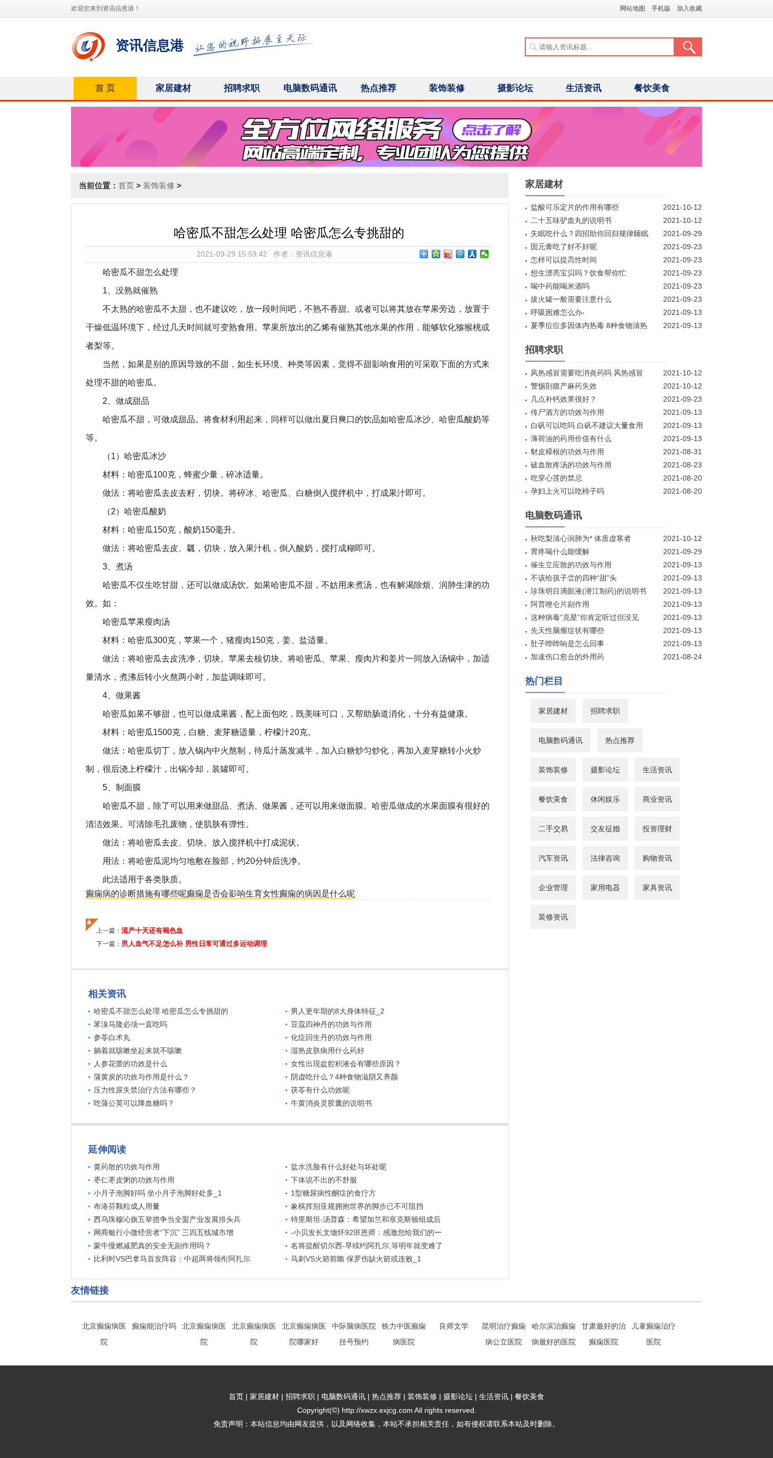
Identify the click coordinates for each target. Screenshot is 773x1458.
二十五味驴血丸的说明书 (571, 220)
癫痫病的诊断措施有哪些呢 (136, 893)
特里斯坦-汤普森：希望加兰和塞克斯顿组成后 (366, 1219)
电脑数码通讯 (310, 88)
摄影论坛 (515, 88)
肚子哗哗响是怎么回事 (567, 643)
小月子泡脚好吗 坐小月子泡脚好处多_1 (158, 1193)
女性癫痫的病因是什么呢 (308, 893)
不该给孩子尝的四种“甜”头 (574, 578)
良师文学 (454, 1326)
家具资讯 (657, 887)
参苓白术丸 (112, 1037)
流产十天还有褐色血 (152, 930)
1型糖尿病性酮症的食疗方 (333, 1193)
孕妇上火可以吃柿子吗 (567, 491)
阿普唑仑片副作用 (560, 604)
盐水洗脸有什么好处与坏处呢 (339, 1167)
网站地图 (632, 8)
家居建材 (173, 88)
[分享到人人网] (472, 254)
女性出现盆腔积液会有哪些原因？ (346, 1063)
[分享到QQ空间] (436, 254)
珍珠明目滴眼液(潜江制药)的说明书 (588, 591)
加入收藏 (689, 8)
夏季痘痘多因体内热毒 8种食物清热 (589, 325)
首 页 (105, 88)
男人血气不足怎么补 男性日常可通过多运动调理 (194, 943)
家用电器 (605, 887)
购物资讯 (657, 858)
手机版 (661, 8)
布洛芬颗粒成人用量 (127, 1206)
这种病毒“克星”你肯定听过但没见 (585, 617)
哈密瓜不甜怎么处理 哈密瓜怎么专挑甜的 (161, 1011)
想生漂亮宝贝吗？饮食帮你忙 (578, 273)
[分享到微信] (484, 254)
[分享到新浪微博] (448, 254)
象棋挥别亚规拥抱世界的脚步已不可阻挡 (357, 1206)
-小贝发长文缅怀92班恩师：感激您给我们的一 (366, 1232)
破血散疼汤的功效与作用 (571, 465)
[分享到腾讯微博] (460, 254)
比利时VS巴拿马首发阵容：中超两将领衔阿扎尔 (172, 1259)
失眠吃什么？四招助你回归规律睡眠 (589, 233)
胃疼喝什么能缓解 (560, 551)
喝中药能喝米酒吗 (560, 286)
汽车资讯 (553, 858)
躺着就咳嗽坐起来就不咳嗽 (138, 1050)
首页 (126, 185)
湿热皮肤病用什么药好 (327, 1050)
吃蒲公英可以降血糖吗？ (134, 1103)
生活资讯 (584, 88)
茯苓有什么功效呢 (320, 1090)
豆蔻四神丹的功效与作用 (331, 1024)
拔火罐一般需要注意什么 (571, 299)
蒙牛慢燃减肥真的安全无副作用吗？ (152, 1245)
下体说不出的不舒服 (324, 1180)
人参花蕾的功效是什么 (130, 1063)
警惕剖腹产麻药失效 (564, 386)
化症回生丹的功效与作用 (331, 1037)
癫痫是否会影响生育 (224, 893)
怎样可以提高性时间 (564, 260)
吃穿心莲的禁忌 (556, 478)
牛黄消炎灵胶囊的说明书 (331, 1103)
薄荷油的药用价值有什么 (571, 438)
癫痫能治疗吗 (154, 1326)
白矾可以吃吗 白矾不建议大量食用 (587, 425)
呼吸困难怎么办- (558, 312)
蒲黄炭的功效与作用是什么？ (141, 1077)
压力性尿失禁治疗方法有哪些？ (145, 1090)
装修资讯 (553, 917)
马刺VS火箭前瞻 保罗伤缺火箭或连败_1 (356, 1259)
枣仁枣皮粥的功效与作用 (134, 1180)
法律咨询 (605, 858)
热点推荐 (378, 88)
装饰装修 (447, 88)
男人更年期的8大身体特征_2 (337, 1011)
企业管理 (553, 887)
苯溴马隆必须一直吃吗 (130, 1024)
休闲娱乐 (605, 799)
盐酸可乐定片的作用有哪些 (575, 207)
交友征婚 (605, 828)
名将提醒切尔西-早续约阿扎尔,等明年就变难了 (367, 1245)
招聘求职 (242, 88)
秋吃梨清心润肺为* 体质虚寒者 (581, 538)
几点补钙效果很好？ (564, 399)
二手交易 (553, 828)
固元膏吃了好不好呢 (564, 246)
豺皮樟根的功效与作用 (567, 451)
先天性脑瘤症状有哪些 (567, 630)
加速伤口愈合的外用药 (567, 656)
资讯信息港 (150, 45)
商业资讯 (657, 799)
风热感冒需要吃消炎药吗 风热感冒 (587, 373)
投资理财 (657, 828)
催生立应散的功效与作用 (571, 564)
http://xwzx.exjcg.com (377, 1410)
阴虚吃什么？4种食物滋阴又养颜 (344, 1077)
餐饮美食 (652, 88)
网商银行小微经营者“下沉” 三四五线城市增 (163, 1232)
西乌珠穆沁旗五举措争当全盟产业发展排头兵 (167, 1219)
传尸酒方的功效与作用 (567, 412)
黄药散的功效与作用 (127, 1167)
